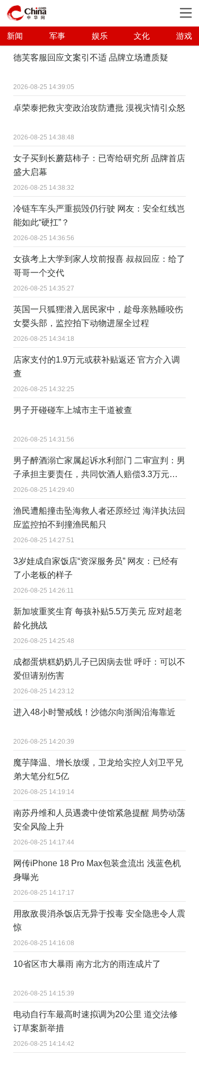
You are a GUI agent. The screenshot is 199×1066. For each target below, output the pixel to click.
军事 (57, 35)
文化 (142, 35)
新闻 (15, 35)
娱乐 (100, 35)
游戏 (184, 35)
